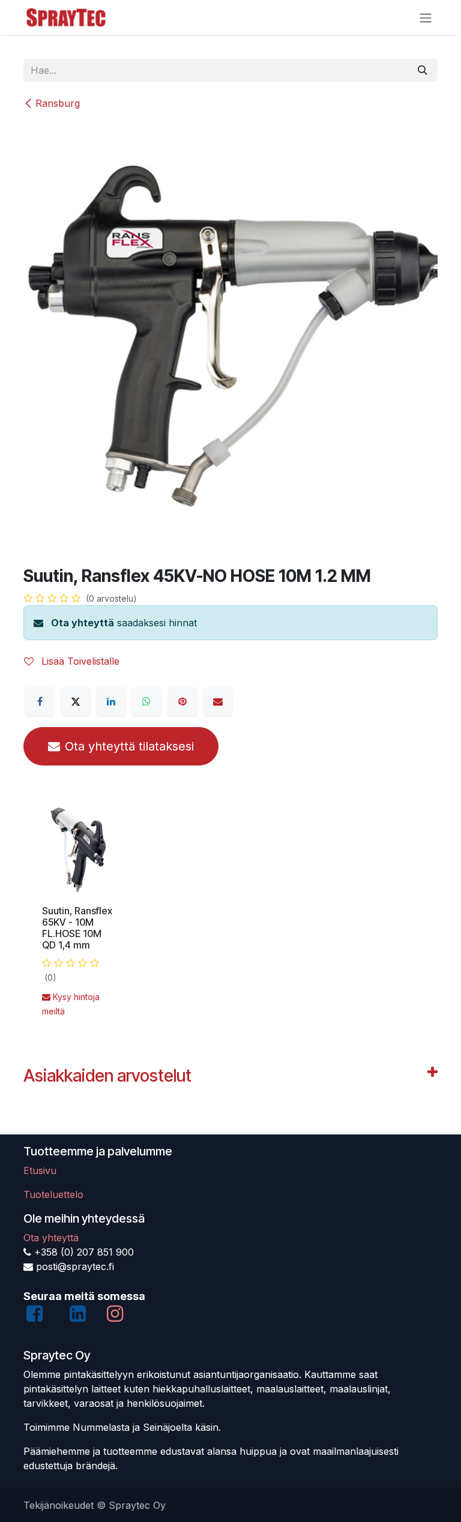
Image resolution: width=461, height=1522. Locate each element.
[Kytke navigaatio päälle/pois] (426, 17)
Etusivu (39, 1170)
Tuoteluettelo (53, 1194)
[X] (75, 701)
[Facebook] (39, 701)
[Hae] (423, 70)
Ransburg (57, 103)
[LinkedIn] (111, 701)
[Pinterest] (182, 701)
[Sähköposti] (217, 701)
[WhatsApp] (146, 701)
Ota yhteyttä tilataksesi (129, 746)
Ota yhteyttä (82, 623)
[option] (230, 916)
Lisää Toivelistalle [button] (78, 661)
